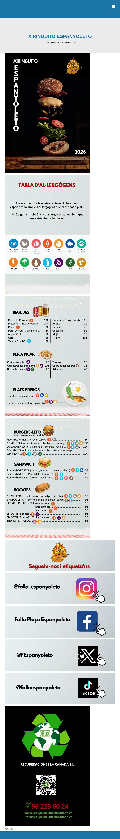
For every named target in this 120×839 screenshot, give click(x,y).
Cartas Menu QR (18, 6)
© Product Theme (12, 835)
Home (46, 42)
